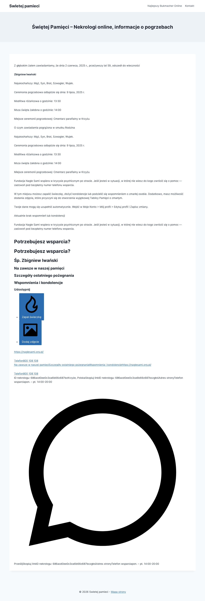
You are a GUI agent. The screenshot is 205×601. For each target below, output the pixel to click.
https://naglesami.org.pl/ (29, 351)
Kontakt (189, 5)
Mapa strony (118, 591)
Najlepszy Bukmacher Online (165, 5)
